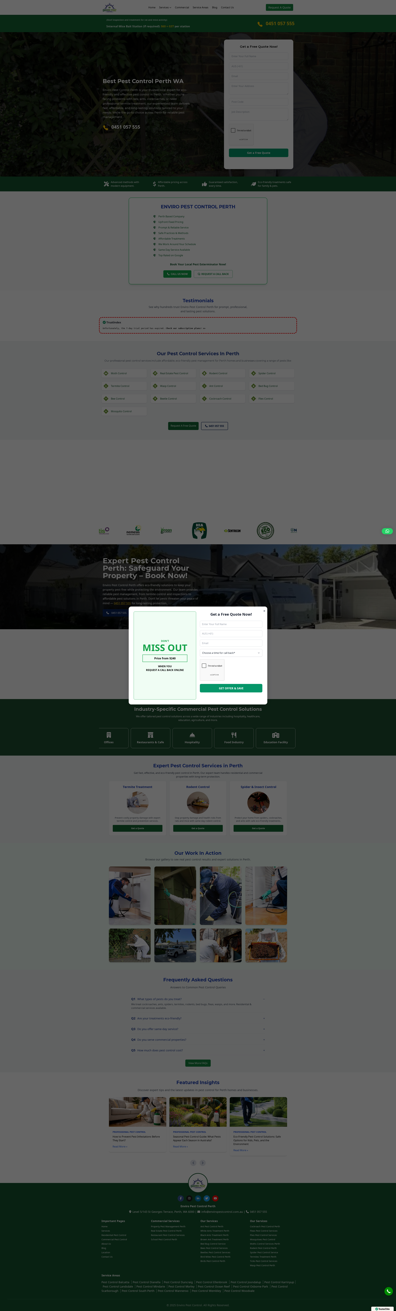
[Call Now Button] (388, 1291)
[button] (387, 531)
